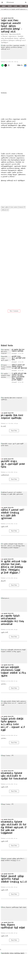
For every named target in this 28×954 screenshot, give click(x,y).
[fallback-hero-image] (6, 351)
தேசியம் (10, 6)
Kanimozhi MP (22, 207)
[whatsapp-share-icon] (2, 66)
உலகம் (15, 6)
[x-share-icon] (5, 66)
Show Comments (14, 311)
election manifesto (14, 207)
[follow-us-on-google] (25, 65)
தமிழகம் (4, 6)
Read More (14, 430)
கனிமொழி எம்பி (5, 210)
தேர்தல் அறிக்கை (5, 207)
